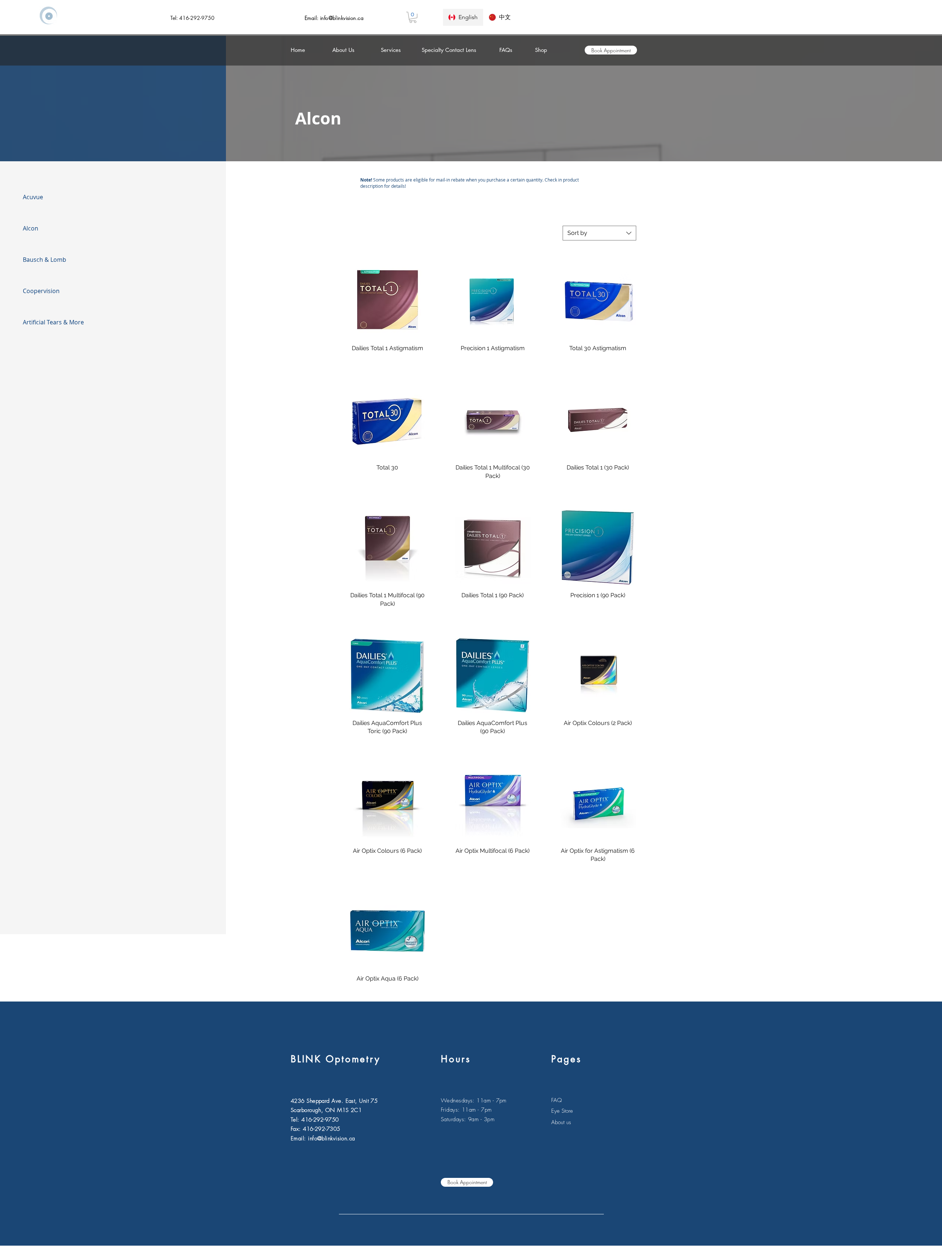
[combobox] (599, 233)
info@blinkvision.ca (342, 17)
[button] (412, 17)
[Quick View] (387, 300)
